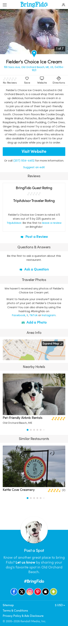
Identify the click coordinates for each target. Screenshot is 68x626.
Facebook (18, 315)
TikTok (33, 315)
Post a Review (36, 236)
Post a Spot (34, 550)
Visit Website (34, 151)
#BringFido (34, 581)
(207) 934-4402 (23, 160)
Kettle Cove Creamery (19, 490)
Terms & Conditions (15, 610)
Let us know (25, 562)
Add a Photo (36, 322)
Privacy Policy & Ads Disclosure (23, 616)
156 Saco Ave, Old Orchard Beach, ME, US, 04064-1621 (34, 69)
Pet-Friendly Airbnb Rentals (22, 418)
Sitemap (8, 605)
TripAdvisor (14, 223)
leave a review (51, 223)
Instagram (49, 315)
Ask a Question (36, 269)
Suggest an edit (34, 167)
